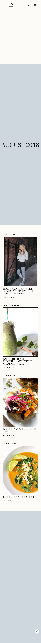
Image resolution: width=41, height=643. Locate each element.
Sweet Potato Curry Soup (18, 497)
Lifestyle (12, 235)
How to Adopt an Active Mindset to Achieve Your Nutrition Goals (18, 291)
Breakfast (8, 305)
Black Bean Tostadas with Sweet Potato (19, 430)
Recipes (16, 305)
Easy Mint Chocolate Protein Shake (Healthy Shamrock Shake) (17, 361)
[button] (35, 5)
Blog (6, 235)
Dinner (6, 375)
